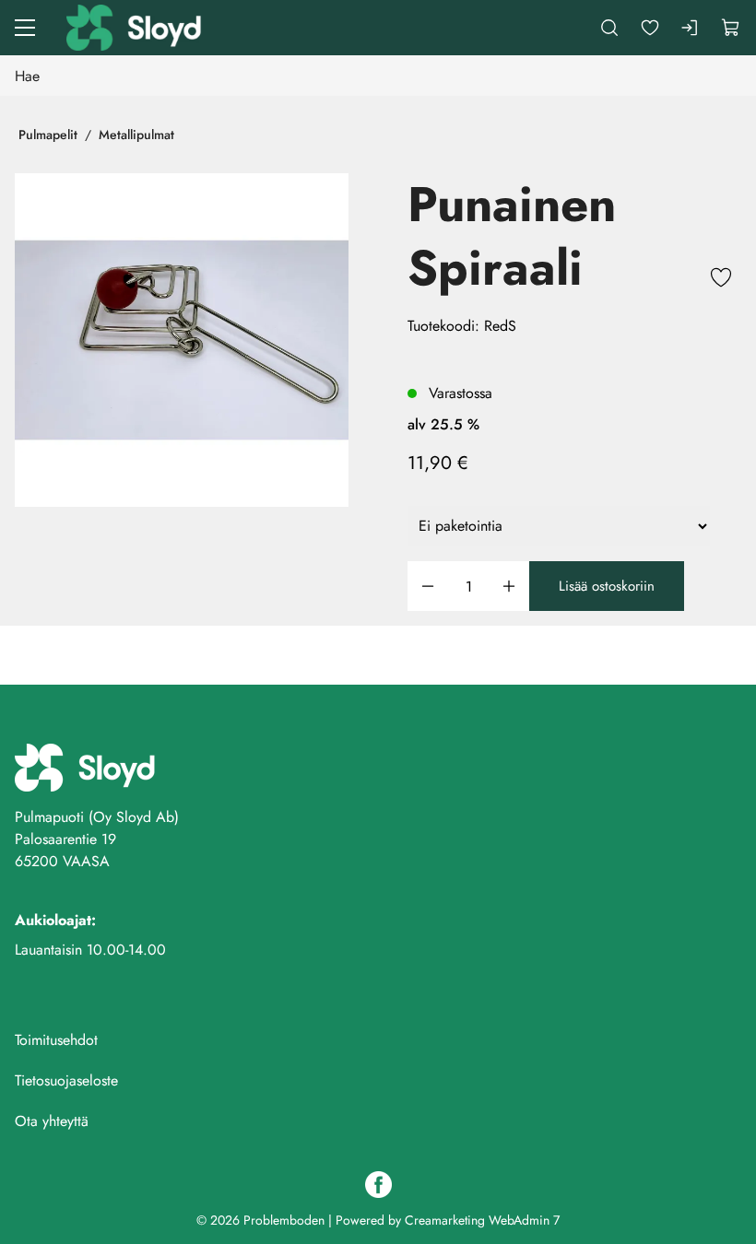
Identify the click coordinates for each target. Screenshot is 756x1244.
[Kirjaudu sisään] (690, 27)
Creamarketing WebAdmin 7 (482, 1220)
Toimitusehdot (56, 1039)
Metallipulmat (136, 134)
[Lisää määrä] (509, 586)
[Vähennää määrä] (428, 586)
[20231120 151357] (181, 340)
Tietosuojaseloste (66, 1080)
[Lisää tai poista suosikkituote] (721, 280)
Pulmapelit (47, 134)
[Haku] (609, 27)
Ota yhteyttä (52, 1121)
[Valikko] (25, 27)
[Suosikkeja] (650, 27)
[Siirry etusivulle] (135, 27)
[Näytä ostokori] (731, 27)
